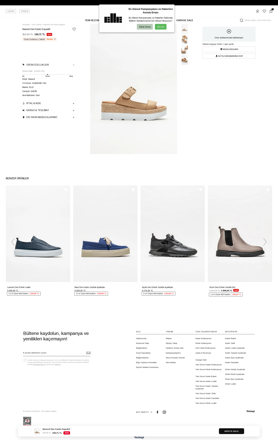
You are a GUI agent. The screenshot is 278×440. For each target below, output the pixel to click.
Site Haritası (171, 362)
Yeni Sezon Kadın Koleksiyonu (208, 365)
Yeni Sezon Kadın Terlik (205, 393)
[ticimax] (250, 411)
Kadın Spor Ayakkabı (234, 358)
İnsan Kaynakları (143, 353)
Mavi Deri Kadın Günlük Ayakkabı (90, 287)
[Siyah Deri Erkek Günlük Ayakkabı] (172, 233)
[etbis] (27, 421)
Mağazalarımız (142, 358)
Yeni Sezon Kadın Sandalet (207, 398)
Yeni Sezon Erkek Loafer (205, 403)
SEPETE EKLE (231, 431)
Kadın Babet (230, 338)
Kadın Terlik (230, 343)
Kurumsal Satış (142, 343)
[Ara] (241, 20)
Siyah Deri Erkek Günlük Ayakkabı (157, 287)
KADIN (11, 11)
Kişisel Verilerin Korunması (147, 367)
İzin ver (160, 26)
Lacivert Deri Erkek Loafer (19, 287)
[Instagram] (164, 412)
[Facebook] (157, 412)
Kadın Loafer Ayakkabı (235, 348)
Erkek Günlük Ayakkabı (235, 369)
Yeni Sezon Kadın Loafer (206, 381)
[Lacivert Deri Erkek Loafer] (38, 233)
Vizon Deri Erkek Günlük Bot (222, 287)
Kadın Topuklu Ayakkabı (235, 353)
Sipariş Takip (171, 343)
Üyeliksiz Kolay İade (174, 348)
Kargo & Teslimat (37, 110)
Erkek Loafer (230, 384)
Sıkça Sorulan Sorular (175, 358)
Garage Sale (200, 360)
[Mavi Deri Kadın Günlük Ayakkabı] (105, 233)
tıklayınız (58, 364)
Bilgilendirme (141, 348)
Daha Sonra (144, 26)
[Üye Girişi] (257, 11)
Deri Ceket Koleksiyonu (205, 348)
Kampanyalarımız (173, 353)
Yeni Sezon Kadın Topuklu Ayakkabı (206, 387)
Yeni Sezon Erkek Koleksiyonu (208, 369)
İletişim (169, 338)
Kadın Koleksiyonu (203, 338)
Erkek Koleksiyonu (203, 343)
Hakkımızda (141, 338)
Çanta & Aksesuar (203, 353)
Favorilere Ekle (65, 189)
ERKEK (24, 11)
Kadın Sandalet (231, 362)
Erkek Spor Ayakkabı (234, 379)
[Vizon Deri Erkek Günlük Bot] (240, 233)
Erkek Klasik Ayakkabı (234, 374)
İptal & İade (33, 103)
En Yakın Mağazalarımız (41, 117)
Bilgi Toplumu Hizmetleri (146, 362)
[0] (271, 11)
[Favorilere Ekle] (74, 30)
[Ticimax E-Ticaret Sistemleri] (139, 437)
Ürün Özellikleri (37, 65)
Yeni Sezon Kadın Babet (205, 376)
